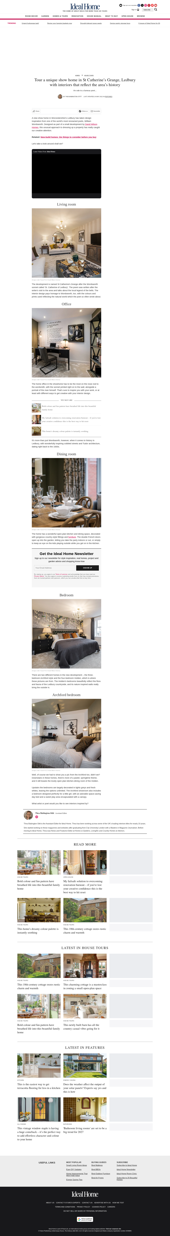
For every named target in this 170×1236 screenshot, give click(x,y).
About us (50, 1203)
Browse (141, 16)
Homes (77, 75)
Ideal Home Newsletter (126, 1170)
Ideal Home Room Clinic (127, 1174)
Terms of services (62, 574)
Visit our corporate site (113, 1229)
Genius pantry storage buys (120, 23)
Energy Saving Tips (74, 1180)
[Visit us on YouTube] (155, 5)
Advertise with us (102, 1203)
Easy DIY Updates (73, 1170)
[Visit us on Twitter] (142, 5)
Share (37, 111)
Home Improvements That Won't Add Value (76, 1175)
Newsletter (96, 111)
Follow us (85, 111)
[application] (66, 173)
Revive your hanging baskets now (59, 23)
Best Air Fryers (97, 1178)
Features (108, 96)
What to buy (111, 16)
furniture (72, 537)
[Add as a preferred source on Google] (85, 1219)
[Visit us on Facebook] (139, 5)
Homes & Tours (60, 16)
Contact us (87, 1203)
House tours (89, 75)
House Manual (94, 16)
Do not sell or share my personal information (85, 1211)
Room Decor (31, 16)
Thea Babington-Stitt (73, 96)
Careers (111, 1207)
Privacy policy (83, 1207)
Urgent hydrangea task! (30, 23)
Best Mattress (97, 1165)
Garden (45, 16)
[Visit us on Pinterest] (149, 5)
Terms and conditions (65, 1207)
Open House (127, 16)
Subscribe (147, 10)
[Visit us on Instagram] (145, 5)
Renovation (77, 16)
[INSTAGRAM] (37, 816)
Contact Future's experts (68, 1203)
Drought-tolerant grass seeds (91, 23)
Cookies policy (99, 1207)
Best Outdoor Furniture (100, 1174)
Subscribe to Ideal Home (127, 1165)
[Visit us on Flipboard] (152, 5)
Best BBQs (95, 1170)
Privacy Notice (39, 576)
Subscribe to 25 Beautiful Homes (127, 1179)
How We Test (118, 1203)
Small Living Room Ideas (76, 1165)
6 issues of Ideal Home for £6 (149, 23)
